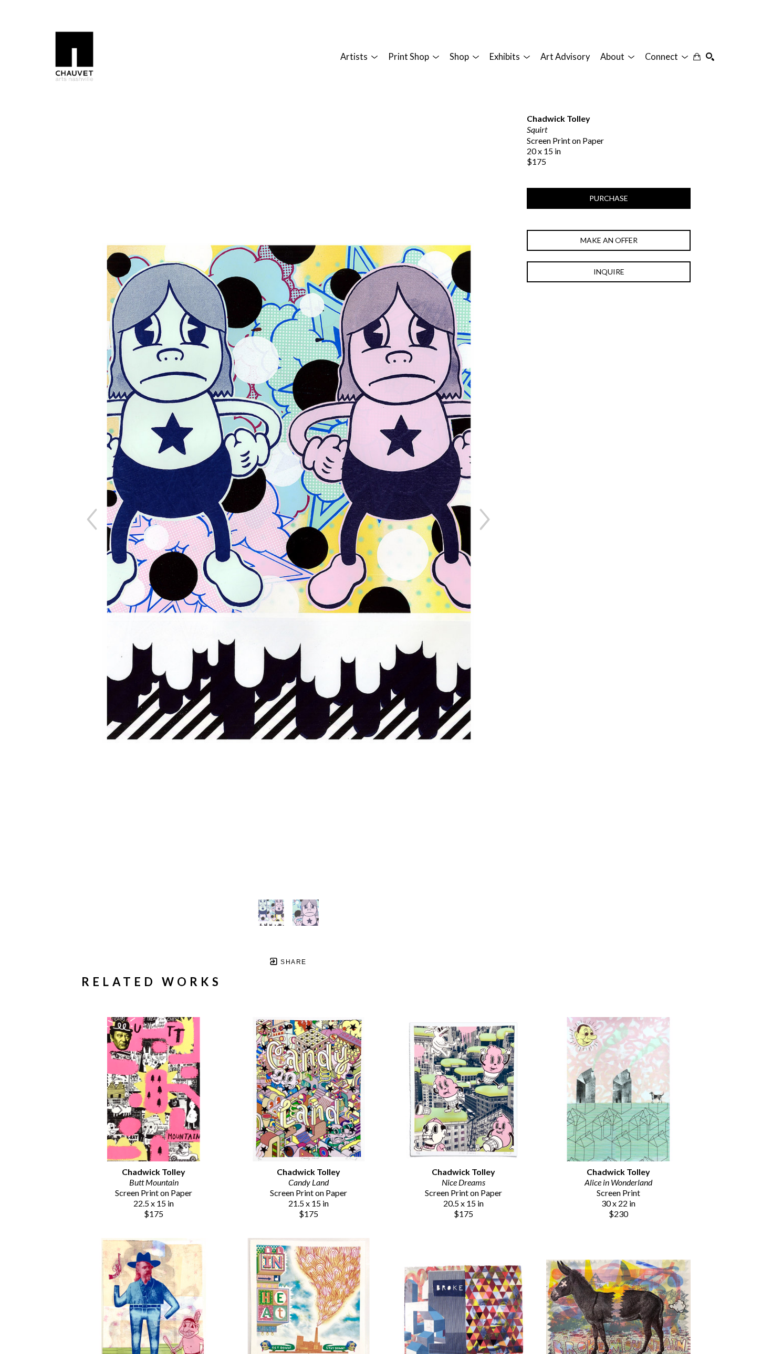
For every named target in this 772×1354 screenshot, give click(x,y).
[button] (359, 56)
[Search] (710, 56)
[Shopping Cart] (697, 56)
